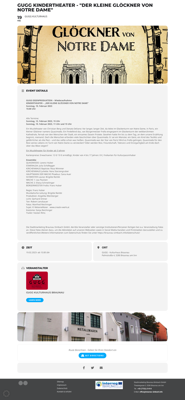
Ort (105, 247)
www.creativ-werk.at (59, 207)
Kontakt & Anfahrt (64, 392)
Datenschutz (62, 388)
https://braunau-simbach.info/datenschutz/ (119, 232)
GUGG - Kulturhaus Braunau (115, 252)
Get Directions (94, 355)
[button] (6, 393)
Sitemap (60, 382)
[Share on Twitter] (92, 367)
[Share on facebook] (83, 367)
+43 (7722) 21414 (144, 389)
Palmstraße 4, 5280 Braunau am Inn (119, 255)
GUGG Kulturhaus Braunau (45, 292)
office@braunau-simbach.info (151, 392)
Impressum (61, 385)
